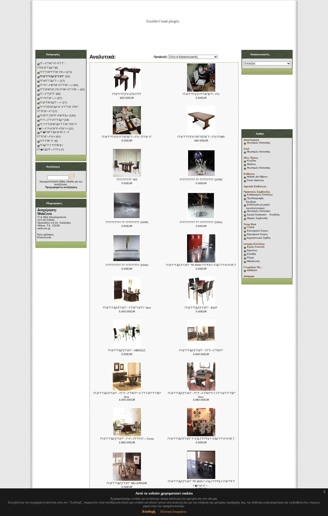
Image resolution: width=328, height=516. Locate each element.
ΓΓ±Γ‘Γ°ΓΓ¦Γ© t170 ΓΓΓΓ (126, 94)
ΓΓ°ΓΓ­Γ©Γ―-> (48, 98)
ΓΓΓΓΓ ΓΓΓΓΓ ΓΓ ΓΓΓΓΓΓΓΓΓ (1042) (127, 265)
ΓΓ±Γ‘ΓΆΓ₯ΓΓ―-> (50, 102)
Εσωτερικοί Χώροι (257, 230)
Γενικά (250, 227)
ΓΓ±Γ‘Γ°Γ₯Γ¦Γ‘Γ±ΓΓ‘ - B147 (201, 307)
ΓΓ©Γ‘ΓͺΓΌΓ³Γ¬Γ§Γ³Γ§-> (54, 115)
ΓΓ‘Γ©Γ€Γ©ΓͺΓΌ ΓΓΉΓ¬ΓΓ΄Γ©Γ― (59, 89)
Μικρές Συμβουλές (257, 218)
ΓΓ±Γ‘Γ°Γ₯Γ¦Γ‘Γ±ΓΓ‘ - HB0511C (127, 350)
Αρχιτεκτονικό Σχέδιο (259, 237)
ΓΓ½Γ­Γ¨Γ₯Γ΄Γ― (49, 80)
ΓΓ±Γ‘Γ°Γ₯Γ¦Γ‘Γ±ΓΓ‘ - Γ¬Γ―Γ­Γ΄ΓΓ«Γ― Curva (127, 438)
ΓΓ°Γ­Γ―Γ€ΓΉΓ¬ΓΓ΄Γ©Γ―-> (56, 85)
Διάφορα (252, 270)
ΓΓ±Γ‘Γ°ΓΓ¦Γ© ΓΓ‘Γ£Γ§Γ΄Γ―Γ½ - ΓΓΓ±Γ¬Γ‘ (127, 136)
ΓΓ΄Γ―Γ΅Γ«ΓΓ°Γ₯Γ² (52, 119)
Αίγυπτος (252, 250)
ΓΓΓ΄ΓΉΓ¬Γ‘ (47, 140)
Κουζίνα (251, 160)
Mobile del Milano (257, 176)
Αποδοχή (148, 511)
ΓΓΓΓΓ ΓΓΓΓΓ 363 (127, 179)
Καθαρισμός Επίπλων (259, 194)
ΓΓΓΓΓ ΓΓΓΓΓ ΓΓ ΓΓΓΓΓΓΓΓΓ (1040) (127, 222)
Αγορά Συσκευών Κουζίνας (263, 214)
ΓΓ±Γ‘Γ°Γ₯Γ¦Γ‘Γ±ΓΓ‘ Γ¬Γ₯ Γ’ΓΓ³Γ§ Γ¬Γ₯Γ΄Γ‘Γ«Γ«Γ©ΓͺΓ (201, 438)
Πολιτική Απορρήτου (173, 511)
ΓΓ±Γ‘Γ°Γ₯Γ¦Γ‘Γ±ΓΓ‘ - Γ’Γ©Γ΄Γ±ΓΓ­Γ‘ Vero (127, 307)
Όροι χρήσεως (45, 234)
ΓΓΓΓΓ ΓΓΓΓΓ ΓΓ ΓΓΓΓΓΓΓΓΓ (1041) (201, 222)
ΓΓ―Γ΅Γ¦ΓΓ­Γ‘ (47, 93)
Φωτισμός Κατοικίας (258, 142)
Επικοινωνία (44, 237)
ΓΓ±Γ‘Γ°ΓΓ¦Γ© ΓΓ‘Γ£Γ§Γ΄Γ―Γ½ (201, 94)
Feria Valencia (255, 180)
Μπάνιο (251, 164)
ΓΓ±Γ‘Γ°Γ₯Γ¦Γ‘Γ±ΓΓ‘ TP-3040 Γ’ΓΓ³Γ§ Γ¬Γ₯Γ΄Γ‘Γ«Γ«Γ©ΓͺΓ (201, 265)
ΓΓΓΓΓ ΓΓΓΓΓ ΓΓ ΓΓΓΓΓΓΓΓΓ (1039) (201, 179)
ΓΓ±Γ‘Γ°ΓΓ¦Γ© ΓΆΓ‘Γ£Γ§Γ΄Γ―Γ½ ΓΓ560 (201, 136)
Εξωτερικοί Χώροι (257, 234)
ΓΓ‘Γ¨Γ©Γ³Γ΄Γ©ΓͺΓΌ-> (52, 72)
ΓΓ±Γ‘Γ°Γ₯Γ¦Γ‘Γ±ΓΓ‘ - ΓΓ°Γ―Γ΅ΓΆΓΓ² (201, 350)
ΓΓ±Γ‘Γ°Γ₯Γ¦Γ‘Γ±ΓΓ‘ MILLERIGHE (127, 483)
